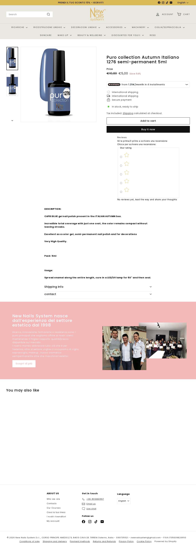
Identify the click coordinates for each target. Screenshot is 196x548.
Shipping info (54, 287)
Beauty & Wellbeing (90, 35)
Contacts (52, 503)
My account (53, 521)
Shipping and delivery (55, 541)
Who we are (53, 499)
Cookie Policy (144, 541)
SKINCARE (46, 35)
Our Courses (54, 507)
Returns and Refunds (104, 541)
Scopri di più (24, 363)
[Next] (12, 119)
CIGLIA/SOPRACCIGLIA (168, 27)
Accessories (115, 27)
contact (50, 294)
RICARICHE (18, 27)
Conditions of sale (29, 541)
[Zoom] (58, 84)
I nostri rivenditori (56, 516)
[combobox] (29, 14)
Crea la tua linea (56, 512)
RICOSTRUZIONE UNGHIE (48, 27)
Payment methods (80, 541)
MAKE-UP (63, 35)
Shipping (128, 113)
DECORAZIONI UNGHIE (84, 27)
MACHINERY (139, 27)
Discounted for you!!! (126, 35)
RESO (153, 35)
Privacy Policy (126, 541)
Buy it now (148, 129)
